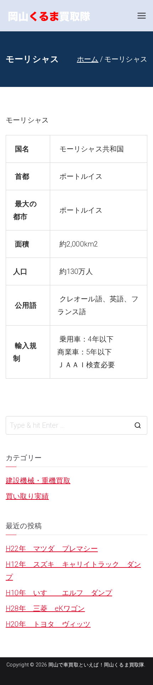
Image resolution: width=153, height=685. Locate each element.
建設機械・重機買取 (38, 480)
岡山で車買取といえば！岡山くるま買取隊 (96, 665)
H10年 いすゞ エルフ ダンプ (59, 592)
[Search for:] (76, 425)
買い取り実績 (27, 496)
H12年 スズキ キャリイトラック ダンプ (73, 570)
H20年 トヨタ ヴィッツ (48, 624)
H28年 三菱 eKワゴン (45, 608)
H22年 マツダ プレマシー (52, 548)
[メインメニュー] (141, 16)
